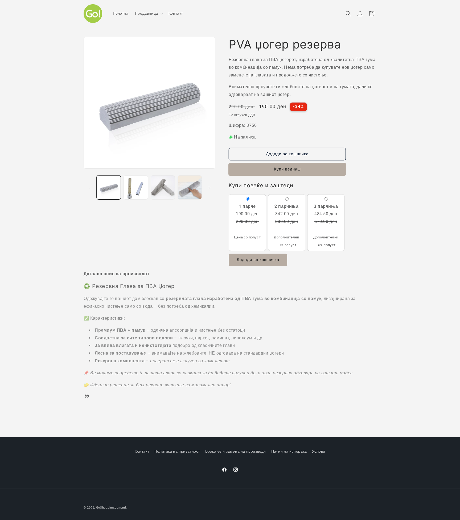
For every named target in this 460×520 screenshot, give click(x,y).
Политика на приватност (177, 451)
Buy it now (287, 169)
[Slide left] (89, 187)
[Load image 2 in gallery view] (136, 187)
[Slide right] (209, 187)
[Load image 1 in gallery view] (109, 187)
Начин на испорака (289, 451)
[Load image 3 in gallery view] (163, 187)
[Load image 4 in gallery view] (190, 187)
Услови (318, 451)
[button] (148, 13)
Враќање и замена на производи (235, 451)
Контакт (142, 451)
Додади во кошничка (258, 259)
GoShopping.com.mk (111, 507)
